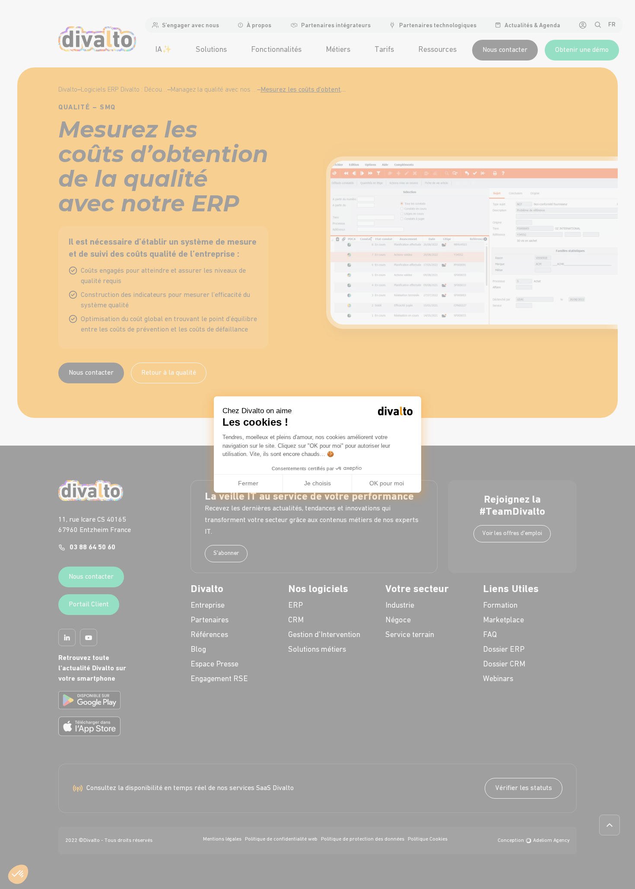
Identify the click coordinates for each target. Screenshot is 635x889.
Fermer (248, 483)
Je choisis (317, 483)
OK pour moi (386, 483)
